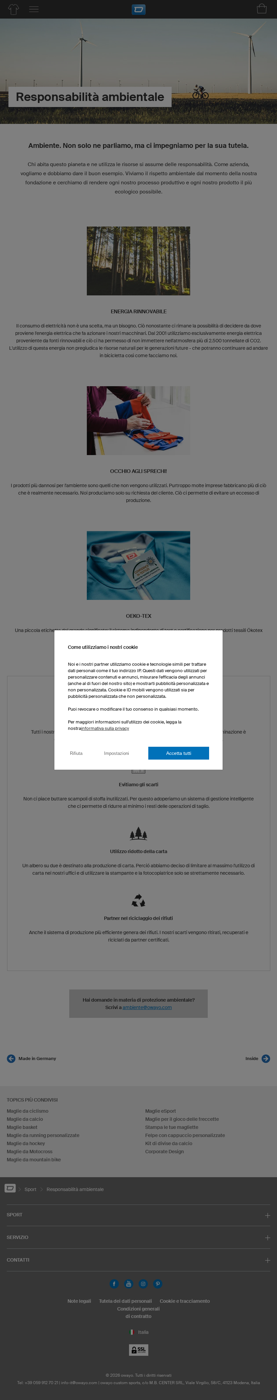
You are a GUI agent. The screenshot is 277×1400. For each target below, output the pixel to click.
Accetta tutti (178, 753)
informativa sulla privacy (105, 728)
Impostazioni (116, 753)
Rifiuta (76, 753)
